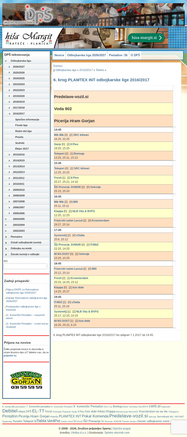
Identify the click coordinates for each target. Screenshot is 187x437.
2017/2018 (19, 107)
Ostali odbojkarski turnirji (26, 242)
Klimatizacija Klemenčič (127, 412)
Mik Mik (159, 411)
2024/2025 (19, 78)
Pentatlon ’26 (118, 55)
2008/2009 (19, 195)
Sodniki (19, 143)
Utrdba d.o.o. (79, 432)
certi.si (155, 406)
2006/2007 (19, 207)
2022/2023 (19, 90)
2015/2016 (19, 154)
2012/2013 (19, 172)
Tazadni (17, 421)
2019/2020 (19, 96)
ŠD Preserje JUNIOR (111, 421)
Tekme (100, 70)
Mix (166, 411)
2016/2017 (19, 113)
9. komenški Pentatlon (88, 406)
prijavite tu (10, 355)
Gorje (74, 411)
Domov (57, 66)
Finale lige (21, 125)
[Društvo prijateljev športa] (28, 14)
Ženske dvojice (129, 421)
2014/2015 (19, 160)
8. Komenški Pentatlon (62, 407)
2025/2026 (19, 72)
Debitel (10, 410)
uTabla (40, 421)
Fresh (48, 411)
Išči (6, 261)
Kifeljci (101, 411)
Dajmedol (165, 407)
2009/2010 (19, 189)
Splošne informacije (27, 119)
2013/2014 (19, 166)
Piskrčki (54, 416)
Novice (59, 55)
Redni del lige (23, 131)
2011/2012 (18, 178)
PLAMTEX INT (70, 416)
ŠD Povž (78, 421)
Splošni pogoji (122, 428)
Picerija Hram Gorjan (34, 416)
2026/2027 (19, 66)
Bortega (118, 406)
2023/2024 (19, 84)
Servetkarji (163, 416)
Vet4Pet (53, 421)
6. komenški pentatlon (14, 406)
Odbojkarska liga (21, 60)
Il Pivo (81, 411)
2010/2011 (18, 184)
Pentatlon (16, 236)
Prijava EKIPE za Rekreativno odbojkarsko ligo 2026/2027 (22, 291)
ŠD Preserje (92, 421)
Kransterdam (147, 411)
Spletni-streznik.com (117, 432)
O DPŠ (135, 55)
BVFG (145, 407)
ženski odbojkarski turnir (153, 421)
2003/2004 (19, 225)
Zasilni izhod (67, 421)
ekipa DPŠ (24, 411)
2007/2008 (19, 201)
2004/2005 (19, 219)
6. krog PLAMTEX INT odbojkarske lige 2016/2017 (101, 80)
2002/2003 (19, 230)
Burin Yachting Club (132, 407)
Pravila (19, 137)
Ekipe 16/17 (22, 148)
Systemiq (7, 421)
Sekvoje (152, 417)
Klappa (110, 411)
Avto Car (108, 407)
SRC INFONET (176, 417)
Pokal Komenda (95, 416)
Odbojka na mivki (21, 248)
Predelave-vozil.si (128, 416)
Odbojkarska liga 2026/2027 (86, 55)
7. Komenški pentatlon (38, 406)
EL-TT (38, 411)
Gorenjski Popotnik (62, 412)
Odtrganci (174, 411)
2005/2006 (19, 213)
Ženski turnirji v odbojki (25, 254)
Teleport (28, 421)
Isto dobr (91, 411)
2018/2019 (19, 101)
